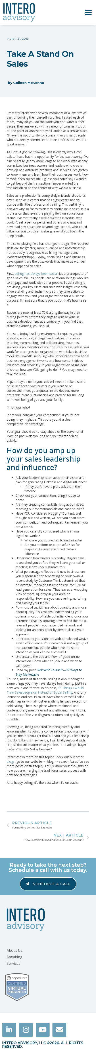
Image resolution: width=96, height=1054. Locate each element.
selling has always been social (36, 273)
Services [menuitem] (13, 963)
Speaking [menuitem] (14, 956)
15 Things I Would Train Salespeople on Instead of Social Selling (45, 690)
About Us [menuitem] (14, 950)
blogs (11, 761)
